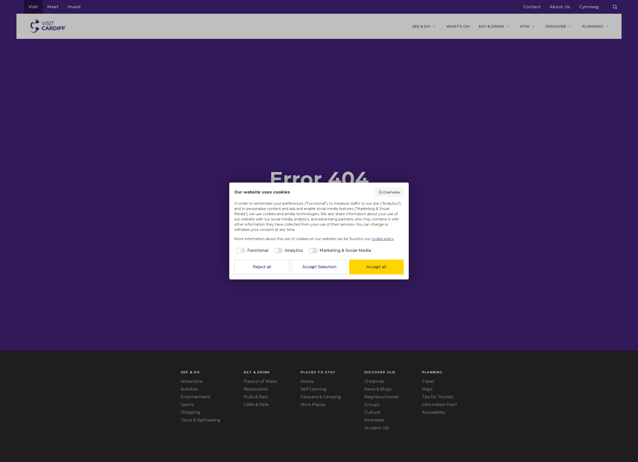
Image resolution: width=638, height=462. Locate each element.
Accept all (376, 266)
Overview (391, 192)
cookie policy (382, 239)
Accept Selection (319, 266)
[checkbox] (251, 251)
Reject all (262, 266)
